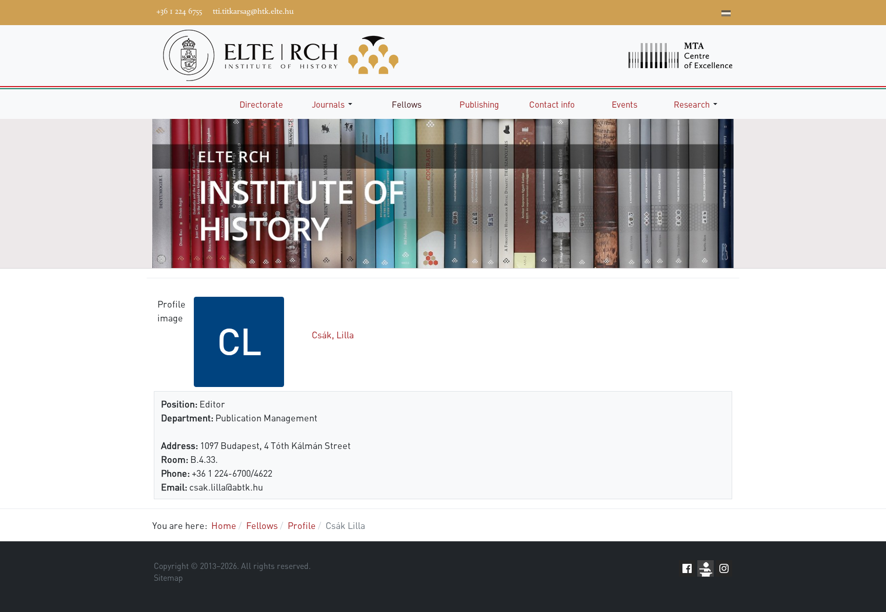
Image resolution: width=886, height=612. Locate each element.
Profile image (171, 310)
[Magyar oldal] (726, 14)
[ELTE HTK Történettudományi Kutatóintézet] (280, 54)
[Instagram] (680, 11)
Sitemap (168, 578)
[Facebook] (634, 11)
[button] (334, 104)
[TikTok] (696, 11)
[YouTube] (665, 11)
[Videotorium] (650, 11)
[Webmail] (711, 11)
